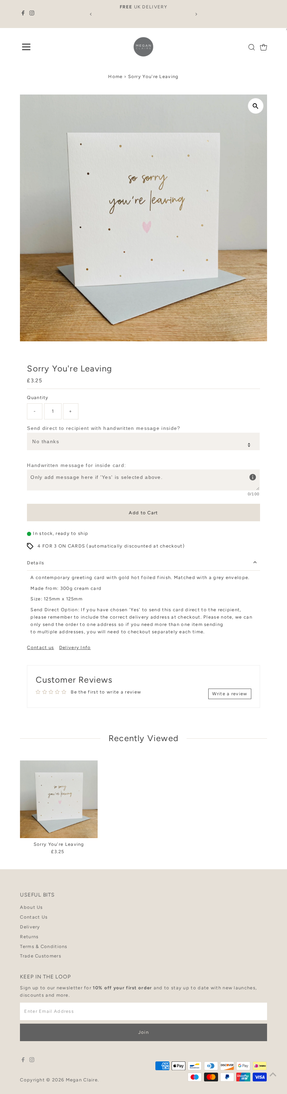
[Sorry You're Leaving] (59, 799)
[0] (263, 47)
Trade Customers (40, 956)
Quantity (37, 397)
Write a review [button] (229, 693)
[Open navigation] (26, 47)
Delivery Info (75, 647)
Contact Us (34, 917)
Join (143, 1032)
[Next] (196, 14)
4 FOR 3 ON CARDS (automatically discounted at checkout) (111, 546)
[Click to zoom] (256, 106)
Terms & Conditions (43, 946)
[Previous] (91, 14)
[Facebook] (23, 14)
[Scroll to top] (273, 1075)
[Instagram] (32, 14)
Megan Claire (82, 1079)
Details (35, 562)
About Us (31, 907)
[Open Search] (251, 47)
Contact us (40, 647)
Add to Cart (143, 512)
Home (115, 76)
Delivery (30, 926)
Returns (29, 936)
